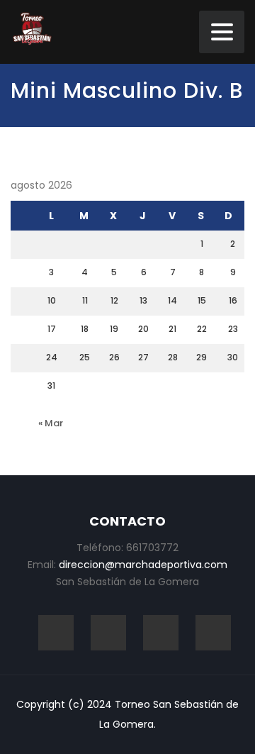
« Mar (50, 423)
